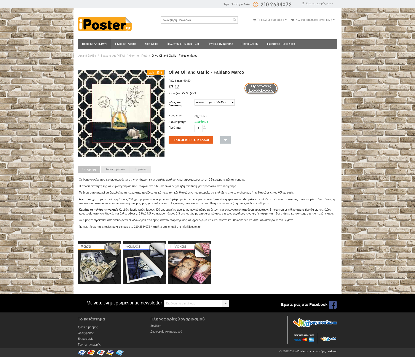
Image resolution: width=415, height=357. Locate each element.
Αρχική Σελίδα (87, 55)
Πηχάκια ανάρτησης (220, 43)
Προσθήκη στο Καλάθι (190, 140)
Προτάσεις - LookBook (281, 43)
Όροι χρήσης (86, 333)
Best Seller (151, 43)
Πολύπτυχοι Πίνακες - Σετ (183, 43)
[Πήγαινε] (225, 303)
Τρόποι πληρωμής (89, 344)
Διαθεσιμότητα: (178, 121)
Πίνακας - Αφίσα (125, 43)
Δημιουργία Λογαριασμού (166, 331)
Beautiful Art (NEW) (94, 43)
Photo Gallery (250, 43)
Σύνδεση (155, 325)
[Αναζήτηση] (234, 20)
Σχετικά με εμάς (88, 327)
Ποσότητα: (175, 127)
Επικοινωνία (86, 338)
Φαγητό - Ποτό (138, 55)
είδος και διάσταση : (176, 104)
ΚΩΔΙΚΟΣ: (175, 116)
